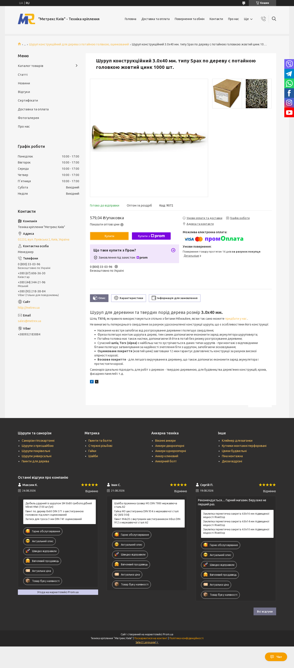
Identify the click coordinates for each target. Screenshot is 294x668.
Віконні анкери (165, 440)
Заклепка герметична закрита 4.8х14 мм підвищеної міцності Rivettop (236, 523)
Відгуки (24, 92)
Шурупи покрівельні (36, 451)
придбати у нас (236, 318)
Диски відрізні (232, 461)
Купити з (144, 236)
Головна (130, 19)
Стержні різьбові (100, 445)
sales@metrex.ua (29, 321)
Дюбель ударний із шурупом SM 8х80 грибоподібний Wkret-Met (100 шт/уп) (58, 505)
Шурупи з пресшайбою (38, 445)
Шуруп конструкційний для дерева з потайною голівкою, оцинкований (79, 44)
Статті (23, 74)
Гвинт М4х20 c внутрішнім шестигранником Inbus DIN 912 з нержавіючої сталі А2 (147, 521)
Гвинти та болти (100, 440)
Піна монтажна (232, 456)
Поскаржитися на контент (150, 638)
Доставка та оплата (155, 19)
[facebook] (92, 382)
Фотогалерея (28, 118)
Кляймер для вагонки (237, 440)
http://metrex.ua (29, 307)
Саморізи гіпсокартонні (38, 440)
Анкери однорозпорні (170, 451)
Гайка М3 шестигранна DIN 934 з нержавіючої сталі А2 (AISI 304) (146, 513)
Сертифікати (28, 100)
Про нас (233, 19)
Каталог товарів (30, 66)
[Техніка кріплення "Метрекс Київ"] (26, 19)
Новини (24, 83)
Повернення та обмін (189, 19)
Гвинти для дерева (35, 461)
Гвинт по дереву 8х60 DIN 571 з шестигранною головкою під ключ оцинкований (54, 513)
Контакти (216, 19)
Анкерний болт (166, 461)
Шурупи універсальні (36, 456)
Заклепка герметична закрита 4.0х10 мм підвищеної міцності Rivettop (236, 531)
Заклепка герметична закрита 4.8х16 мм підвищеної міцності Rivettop (236, 515)
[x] (96, 382)
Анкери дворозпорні (169, 445)
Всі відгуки (265, 611)
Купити (109, 236)
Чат (279, 657)
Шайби (93, 456)
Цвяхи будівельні (234, 451)
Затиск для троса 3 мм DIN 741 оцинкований (53, 519)
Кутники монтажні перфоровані (244, 445)
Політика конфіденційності (186, 638)
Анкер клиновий (166, 456)
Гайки (92, 451)
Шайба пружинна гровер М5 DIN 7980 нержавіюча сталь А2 (145, 505)
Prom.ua (168, 634)
